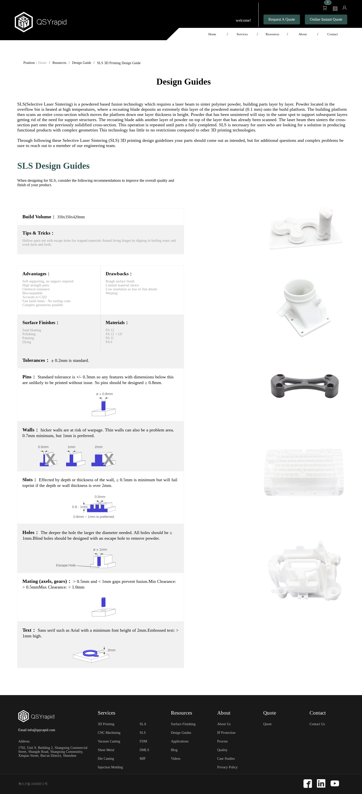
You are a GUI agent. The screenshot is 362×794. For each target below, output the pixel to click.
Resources (59, 63)
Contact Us (317, 724)
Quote (267, 724)
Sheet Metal (106, 750)
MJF (143, 758)
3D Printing (106, 724)
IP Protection (226, 733)
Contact (332, 34)
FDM (143, 741)
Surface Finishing (183, 724)
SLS (143, 733)
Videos (175, 758)
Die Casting (106, 758)
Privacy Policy (227, 767)
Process (222, 741)
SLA (143, 724)
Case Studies (226, 758)
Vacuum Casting (109, 741)
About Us (223, 724)
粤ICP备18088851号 (33, 784)
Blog (174, 750)
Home (212, 34)
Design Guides (181, 733)
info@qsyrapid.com (41, 730)
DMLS (144, 750)
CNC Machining (109, 733)
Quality (222, 750)
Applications (179, 741)
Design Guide (81, 63)
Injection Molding (110, 767)
